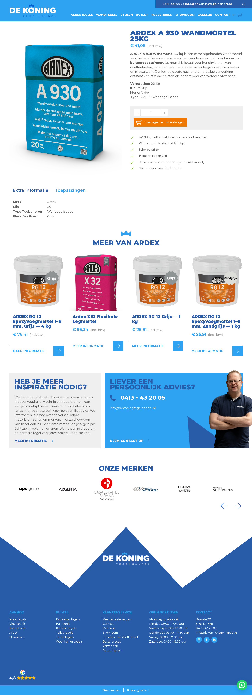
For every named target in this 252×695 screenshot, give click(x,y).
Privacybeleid (138, 690)
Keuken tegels (66, 628)
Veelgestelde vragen (117, 619)
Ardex (145, 92)
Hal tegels (63, 623)
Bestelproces (112, 641)
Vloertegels (82, 14)
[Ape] (28, 489)
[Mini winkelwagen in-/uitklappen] (240, 15)
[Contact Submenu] (233, 15)
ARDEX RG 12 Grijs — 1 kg (156, 319)
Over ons (109, 628)
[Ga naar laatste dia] (223, 506)
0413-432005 (172, 4)
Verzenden (110, 646)
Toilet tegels (64, 632)
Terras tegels (65, 637)
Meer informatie (29, 351)
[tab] (30, 190)
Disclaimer (111, 690)
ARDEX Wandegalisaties (159, 97)
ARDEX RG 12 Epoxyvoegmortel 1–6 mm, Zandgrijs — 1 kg (216, 321)
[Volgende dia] (238, 506)
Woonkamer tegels (69, 641)
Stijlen (127, 14)
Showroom (185, 14)
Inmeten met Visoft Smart (120, 637)
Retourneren (112, 650)
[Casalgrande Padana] (106, 489)
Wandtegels (106, 14)
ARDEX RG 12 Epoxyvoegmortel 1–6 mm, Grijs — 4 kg (37, 321)
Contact (222, 14)
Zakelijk (205, 14)
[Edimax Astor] (184, 489)
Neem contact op (126, 441)
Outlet (142, 14)
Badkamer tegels (68, 619)
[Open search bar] (243, 3)
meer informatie (31, 441)
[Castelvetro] (145, 489)
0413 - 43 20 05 (206, 628)
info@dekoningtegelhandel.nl (208, 4)
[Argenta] (67, 489)
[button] (117, 35)
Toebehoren (161, 14)
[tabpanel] (91, 209)
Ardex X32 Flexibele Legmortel (95, 319)
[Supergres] (223, 489)
